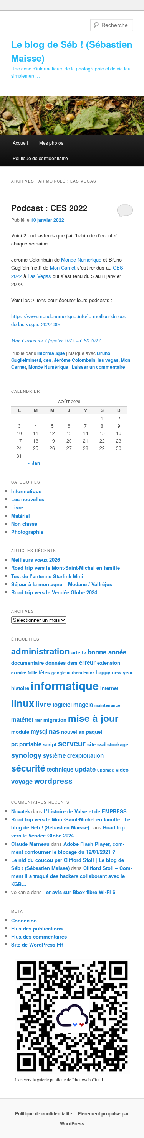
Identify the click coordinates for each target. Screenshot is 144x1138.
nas (54, 731)
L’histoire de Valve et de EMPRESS (85, 811)
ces (47, 359)
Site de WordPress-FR (37, 944)
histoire (20, 688)
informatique (65, 685)
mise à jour (93, 718)
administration (40, 651)
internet (109, 688)
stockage (117, 744)
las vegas (108, 359)
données (55, 662)
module (20, 731)
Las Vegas (40, 276)
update (85, 768)
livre (43, 703)
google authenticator (72, 672)
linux (22, 703)
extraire (18, 672)
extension (108, 662)
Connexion (24, 920)
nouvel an (72, 731)
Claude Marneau (30, 843)
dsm (72, 662)
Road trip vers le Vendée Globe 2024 (54, 592)
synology (26, 755)
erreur (87, 662)
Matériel (20, 515)
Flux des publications (37, 928)
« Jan (34, 462)
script (49, 744)
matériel (22, 719)
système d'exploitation (73, 755)
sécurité (28, 768)
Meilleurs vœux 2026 (35, 559)
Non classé (24, 523)
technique (60, 769)
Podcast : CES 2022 (49, 207)
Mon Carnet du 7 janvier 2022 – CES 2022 (56, 340)
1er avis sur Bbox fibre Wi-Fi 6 (79, 892)
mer (38, 720)
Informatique (51, 353)
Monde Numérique (81, 259)
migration (54, 719)
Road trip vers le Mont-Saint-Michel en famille (65, 567)
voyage (22, 781)
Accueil (20, 142)
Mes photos (51, 142)
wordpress (53, 780)
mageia (83, 704)
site (91, 744)
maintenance (107, 705)
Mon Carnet (63, 267)
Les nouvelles (27, 499)
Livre (17, 507)
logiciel (62, 704)
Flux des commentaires (39, 936)
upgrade (105, 770)
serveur (72, 743)
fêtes (44, 672)
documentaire (27, 662)
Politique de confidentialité (40, 158)
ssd (101, 744)
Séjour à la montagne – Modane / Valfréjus (61, 584)
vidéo (122, 769)
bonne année (107, 651)
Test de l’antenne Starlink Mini (47, 576)
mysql (39, 731)
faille (32, 672)
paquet (94, 731)
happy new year (114, 672)
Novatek (20, 811)
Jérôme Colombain (74, 359)
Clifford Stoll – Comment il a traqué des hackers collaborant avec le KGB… (71, 876)
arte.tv (78, 652)
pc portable (26, 744)
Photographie (27, 531)
